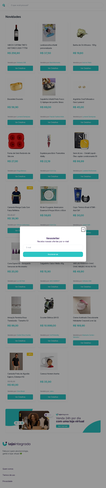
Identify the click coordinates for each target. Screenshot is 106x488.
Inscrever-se (53, 254)
